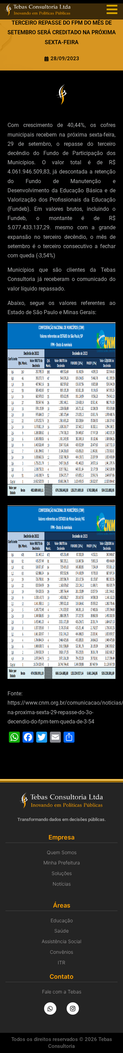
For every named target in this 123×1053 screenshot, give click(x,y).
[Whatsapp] (50, 1008)
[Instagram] (73, 1008)
